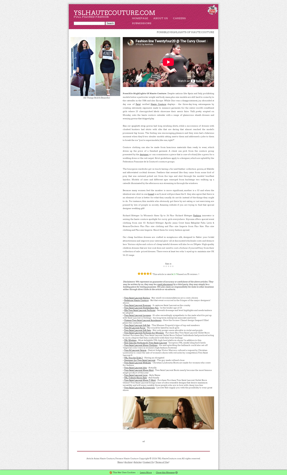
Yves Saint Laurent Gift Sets (137, 330)
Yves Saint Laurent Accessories (139, 387)
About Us (160, 18)
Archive (128, 462)
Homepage (140, 18)
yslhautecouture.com (114, 12)
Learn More (146, 472)
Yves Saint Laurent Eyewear (137, 305)
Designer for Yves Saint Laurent (139, 360)
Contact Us (148, 462)
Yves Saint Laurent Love (135, 375)
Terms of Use (162, 462)
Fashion (197, 215)
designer (144, 154)
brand (151, 194)
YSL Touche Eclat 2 (133, 357)
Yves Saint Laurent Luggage (137, 315)
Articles (138, 462)
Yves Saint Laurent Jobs (135, 367)
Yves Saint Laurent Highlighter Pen (141, 308)
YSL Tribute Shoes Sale (135, 377)
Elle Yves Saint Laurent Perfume (139, 310)
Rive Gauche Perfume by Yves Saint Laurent (145, 342)
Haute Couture (158, 104)
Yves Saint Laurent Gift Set (137, 325)
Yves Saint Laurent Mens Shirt (139, 370)
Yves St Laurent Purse (134, 327)
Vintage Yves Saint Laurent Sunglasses (142, 320)
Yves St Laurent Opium (135, 350)
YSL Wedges (130, 340)
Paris (138, 104)
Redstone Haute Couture (136, 300)
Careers (179, 18)
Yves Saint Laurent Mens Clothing (140, 345)
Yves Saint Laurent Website (137, 362)
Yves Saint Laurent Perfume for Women (144, 332)
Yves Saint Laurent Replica (137, 298)
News (120, 462)
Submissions (141, 23)
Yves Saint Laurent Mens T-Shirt (140, 380)
